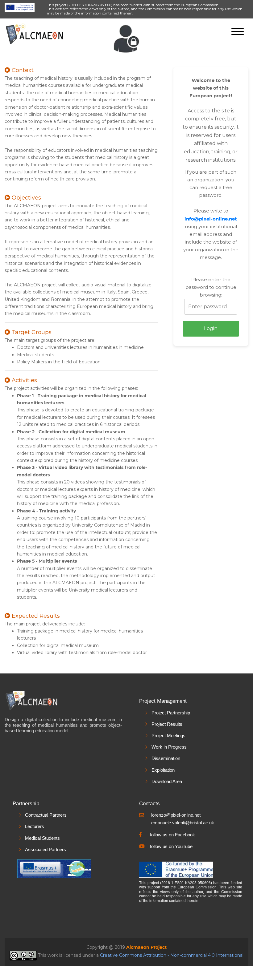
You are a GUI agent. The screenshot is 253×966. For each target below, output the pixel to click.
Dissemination (165, 758)
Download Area (166, 781)
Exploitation (163, 770)
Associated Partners (45, 849)
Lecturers (34, 826)
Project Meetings (168, 735)
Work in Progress (169, 747)
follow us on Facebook (172, 834)
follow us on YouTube (171, 846)
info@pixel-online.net (211, 219)
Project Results (166, 724)
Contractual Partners (46, 815)
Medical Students (42, 838)
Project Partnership (170, 712)
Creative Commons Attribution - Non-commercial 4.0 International (171, 955)
